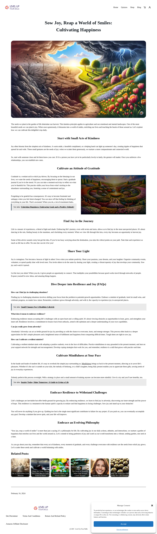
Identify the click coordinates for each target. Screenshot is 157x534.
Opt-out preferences (122, 529)
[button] (152, 505)
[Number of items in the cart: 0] (144, 7)
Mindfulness (86, 364)
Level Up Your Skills (81, 529)
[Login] (149, 7)
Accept (123, 524)
